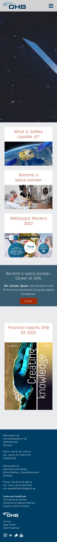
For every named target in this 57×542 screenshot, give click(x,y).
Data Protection (11, 528)
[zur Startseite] (28, 514)
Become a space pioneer (28, 177)
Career (28, 301)
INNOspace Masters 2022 (28, 220)
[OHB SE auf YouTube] (21, 535)
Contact (7, 521)
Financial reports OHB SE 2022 (28, 330)
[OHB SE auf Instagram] (5, 535)
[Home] (14, 5)
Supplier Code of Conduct (16, 506)
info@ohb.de (9, 458)
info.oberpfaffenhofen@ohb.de (19, 488)
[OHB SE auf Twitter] (16, 535)
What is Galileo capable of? (28, 134)
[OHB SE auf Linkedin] (10, 535)
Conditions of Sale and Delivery (19, 503)
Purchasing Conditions (15, 499)
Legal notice (9, 524)
